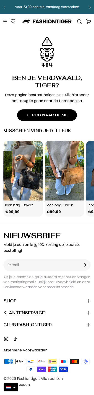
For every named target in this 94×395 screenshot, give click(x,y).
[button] (11, 387)
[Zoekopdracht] (79, 21)
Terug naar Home (47, 115)
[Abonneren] (85, 265)
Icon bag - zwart (19, 205)
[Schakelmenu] (5, 21)
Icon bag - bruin (60, 205)
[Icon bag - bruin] (64, 170)
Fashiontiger (28, 378)
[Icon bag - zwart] (23, 170)
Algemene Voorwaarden (25, 350)
